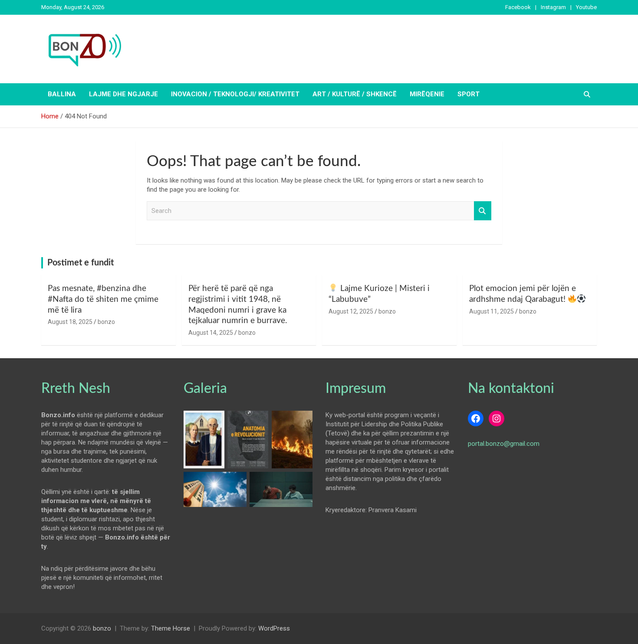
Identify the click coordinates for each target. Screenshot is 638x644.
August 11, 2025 (491, 311)
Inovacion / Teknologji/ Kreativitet (235, 94)
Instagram (553, 7)
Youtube (586, 7)
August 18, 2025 (70, 321)
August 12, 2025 (351, 311)
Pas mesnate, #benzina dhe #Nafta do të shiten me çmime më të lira (103, 299)
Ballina (62, 94)
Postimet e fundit (80, 262)
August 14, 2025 (210, 332)
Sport (468, 94)
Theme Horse (170, 628)
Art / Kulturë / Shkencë (354, 94)
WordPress (274, 628)
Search (482, 211)
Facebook (518, 7)
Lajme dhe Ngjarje (123, 94)
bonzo (106, 321)
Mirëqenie (427, 94)
